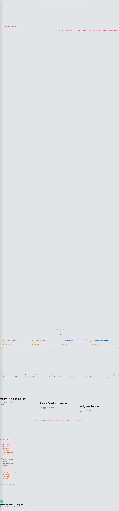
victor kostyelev (69, 340)
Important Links (4, 458)
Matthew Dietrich (11, 340)
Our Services (4, 445)
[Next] (118, 346)
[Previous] (1, 346)
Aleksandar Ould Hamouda (101, 340)
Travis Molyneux (40, 340)
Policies (2, 471)
